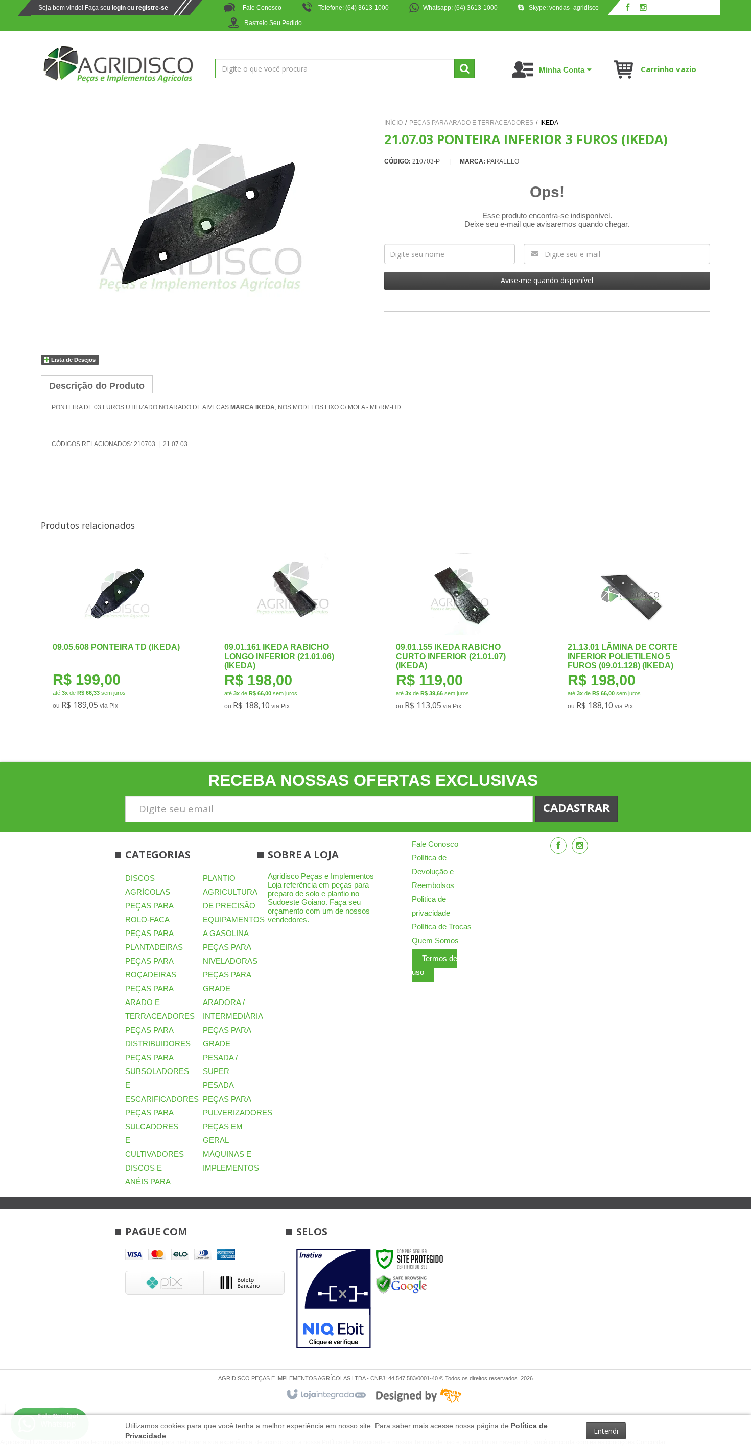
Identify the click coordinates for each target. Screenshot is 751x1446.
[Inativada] (333, 1299)
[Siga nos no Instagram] (643, 8)
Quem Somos (435, 940)
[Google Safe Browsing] (401, 1284)
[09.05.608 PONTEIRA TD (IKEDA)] (117, 634)
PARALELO (503, 161)
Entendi (606, 1431)
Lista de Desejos (73, 360)
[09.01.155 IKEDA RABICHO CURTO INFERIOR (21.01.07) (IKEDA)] (460, 634)
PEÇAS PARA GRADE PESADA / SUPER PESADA (227, 1057)
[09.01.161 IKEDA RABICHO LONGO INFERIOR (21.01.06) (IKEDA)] (288, 634)
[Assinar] (576, 809)
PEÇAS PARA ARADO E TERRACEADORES (471, 122)
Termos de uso (434, 965)
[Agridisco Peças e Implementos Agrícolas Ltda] (118, 64)
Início (393, 122)
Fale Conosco (261, 7)
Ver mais (124, 670)
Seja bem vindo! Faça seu (103, 7)
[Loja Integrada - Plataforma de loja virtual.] (325, 1395)
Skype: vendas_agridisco (564, 7)
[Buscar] (464, 68)
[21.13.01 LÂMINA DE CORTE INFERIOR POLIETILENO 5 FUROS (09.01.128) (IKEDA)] (631, 634)
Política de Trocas (442, 926)
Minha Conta (561, 69)
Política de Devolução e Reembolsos (433, 871)
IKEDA (549, 122)
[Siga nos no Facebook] (628, 8)
